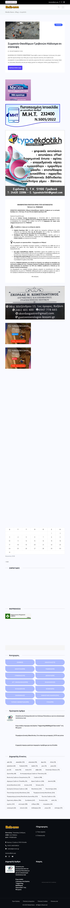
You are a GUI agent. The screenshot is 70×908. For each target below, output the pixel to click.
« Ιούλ (7, 562)
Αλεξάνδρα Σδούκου (53, 769)
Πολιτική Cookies (43, 901)
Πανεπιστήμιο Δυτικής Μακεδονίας (18, 792)
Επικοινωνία (41, 835)
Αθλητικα (50, 662)
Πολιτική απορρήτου (28, 901)
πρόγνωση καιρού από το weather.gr (49, 882)
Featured (23, 766)
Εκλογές (40, 785)
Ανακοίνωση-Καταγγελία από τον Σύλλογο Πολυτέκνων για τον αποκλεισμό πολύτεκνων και (23, 871)
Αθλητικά (20, 669)
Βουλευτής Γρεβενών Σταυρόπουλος (18, 777)
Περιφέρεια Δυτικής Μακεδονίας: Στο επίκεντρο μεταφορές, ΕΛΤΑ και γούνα (40, 735)
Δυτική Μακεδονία (13, 785)
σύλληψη (58, 808)
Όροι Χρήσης (16, 901)
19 (26, 545)
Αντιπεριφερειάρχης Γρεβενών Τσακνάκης (33, 773)
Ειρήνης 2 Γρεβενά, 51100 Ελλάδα (17, 842)
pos (9, 769)
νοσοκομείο (11, 808)
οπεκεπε (23, 808)
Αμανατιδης (11, 773)
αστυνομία (23, 804)
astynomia (33, 762)
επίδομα (35, 804)
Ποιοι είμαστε (41, 832)
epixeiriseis (11, 766)
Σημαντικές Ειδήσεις (50, 695)
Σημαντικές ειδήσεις (14, 800)
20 (35, 545)
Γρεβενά (38, 777)
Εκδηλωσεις (50, 682)
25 (18, 548)
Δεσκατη (50, 675)
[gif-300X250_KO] (18, 90)
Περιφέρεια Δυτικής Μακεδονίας (44, 792)
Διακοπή (51, 781)
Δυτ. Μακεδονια (20, 682)
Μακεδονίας (36, 789)
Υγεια (50, 702)
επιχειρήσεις (47, 804)
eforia (53, 762)
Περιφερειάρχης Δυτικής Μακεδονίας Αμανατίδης (22, 796)
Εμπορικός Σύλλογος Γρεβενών (17, 789)
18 (18, 545)
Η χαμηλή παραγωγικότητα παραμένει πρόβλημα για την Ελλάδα (36, 745)
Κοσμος (50, 688)
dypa (43, 762)
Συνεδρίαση (30, 800)
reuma (18, 769)
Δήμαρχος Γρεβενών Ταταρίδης (17, 781)
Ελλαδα (20, 688)
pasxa (53, 766)
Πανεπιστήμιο (51, 789)
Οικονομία (20, 695)
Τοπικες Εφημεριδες (20, 702)
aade (9, 762)
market (34, 766)
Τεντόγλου (43, 800)
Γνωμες (50, 669)
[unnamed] (35, 303)
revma (28, 769)
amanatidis (20, 762)
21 (43, 545)
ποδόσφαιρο (36, 808)
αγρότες (11, 804)
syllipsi (38, 769)
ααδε (54, 800)
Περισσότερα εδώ (15, 68)
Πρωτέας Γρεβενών (48, 796)
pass (44, 766)
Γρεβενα (20, 675)
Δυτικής (28, 785)
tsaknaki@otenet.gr (13, 849)
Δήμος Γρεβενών (37, 781)
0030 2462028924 (13, 845)
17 (9, 545)
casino (20, 662)
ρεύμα (48, 808)
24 (9, 548)
